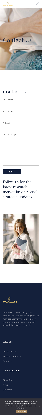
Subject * (7, 123)
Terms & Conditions (12, 356)
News (5, 385)
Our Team (7, 390)
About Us (7, 380)
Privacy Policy (9, 351)
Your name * (8, 100)
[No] (39, 407)
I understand (21, 412)
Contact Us (8, 361)
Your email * (8, 111)
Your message (9, 135)
